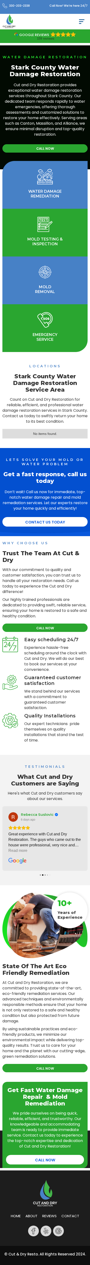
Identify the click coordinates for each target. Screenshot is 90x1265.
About (31, 1216)
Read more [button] (17, 851)
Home (16, 1216)
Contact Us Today (45, 522)
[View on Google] (13, 817)
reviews (49, 1216)
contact (70, 1216)
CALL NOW (45, 148)
